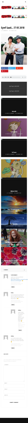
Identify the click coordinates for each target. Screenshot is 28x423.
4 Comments (5, 30)
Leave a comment (10, 113)
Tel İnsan (14, 152)
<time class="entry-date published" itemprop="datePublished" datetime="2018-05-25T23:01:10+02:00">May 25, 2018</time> (17, 344)
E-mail (6, 389)
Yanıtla (13, 286)
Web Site (6, 395)
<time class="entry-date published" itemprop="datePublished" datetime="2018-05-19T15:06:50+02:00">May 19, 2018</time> (17, 283)
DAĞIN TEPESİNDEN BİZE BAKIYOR (14, 242)
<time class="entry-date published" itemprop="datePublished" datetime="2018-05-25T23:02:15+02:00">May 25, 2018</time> (21, 325)
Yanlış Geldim (14, 132)
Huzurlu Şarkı (14, 224)
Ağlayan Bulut (14, 191)
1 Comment (10, 193)
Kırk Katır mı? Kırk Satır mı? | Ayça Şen (14, 260)
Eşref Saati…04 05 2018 (14, 86)
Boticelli (14, 111)
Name (5, 383)
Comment (6, 364)
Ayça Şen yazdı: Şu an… (14, 209)
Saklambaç (14, 173)
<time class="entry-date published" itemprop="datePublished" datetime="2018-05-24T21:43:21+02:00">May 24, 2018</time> (17, 301)
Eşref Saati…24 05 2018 (14, 91)
